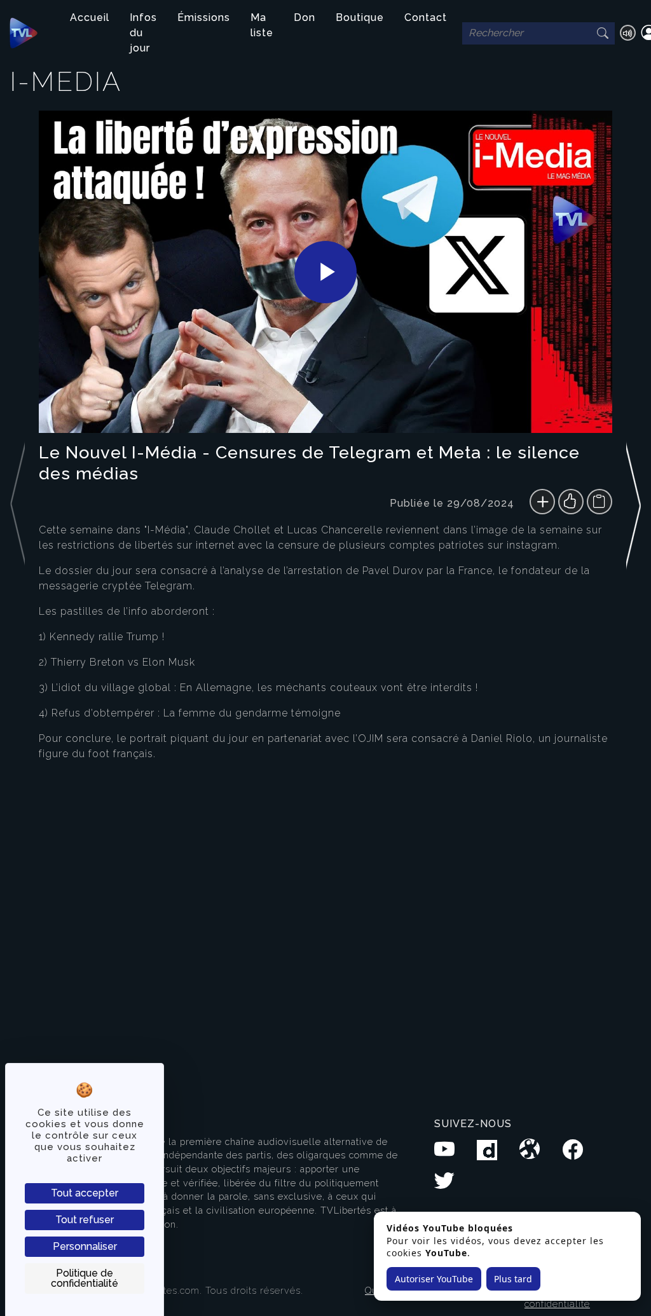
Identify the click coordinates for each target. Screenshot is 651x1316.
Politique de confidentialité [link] (84, 1278)
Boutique (360, 17)
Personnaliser (85, 1246)
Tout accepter (84, 1193)
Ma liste (261, 25)
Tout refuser (84, 1220)
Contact (425, 17)
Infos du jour (143, 32)
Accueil (89, 17)
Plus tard (513, 1279)
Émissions (203, 17)
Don (304, 17)
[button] (633, 591)
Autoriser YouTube (434, 1279)
